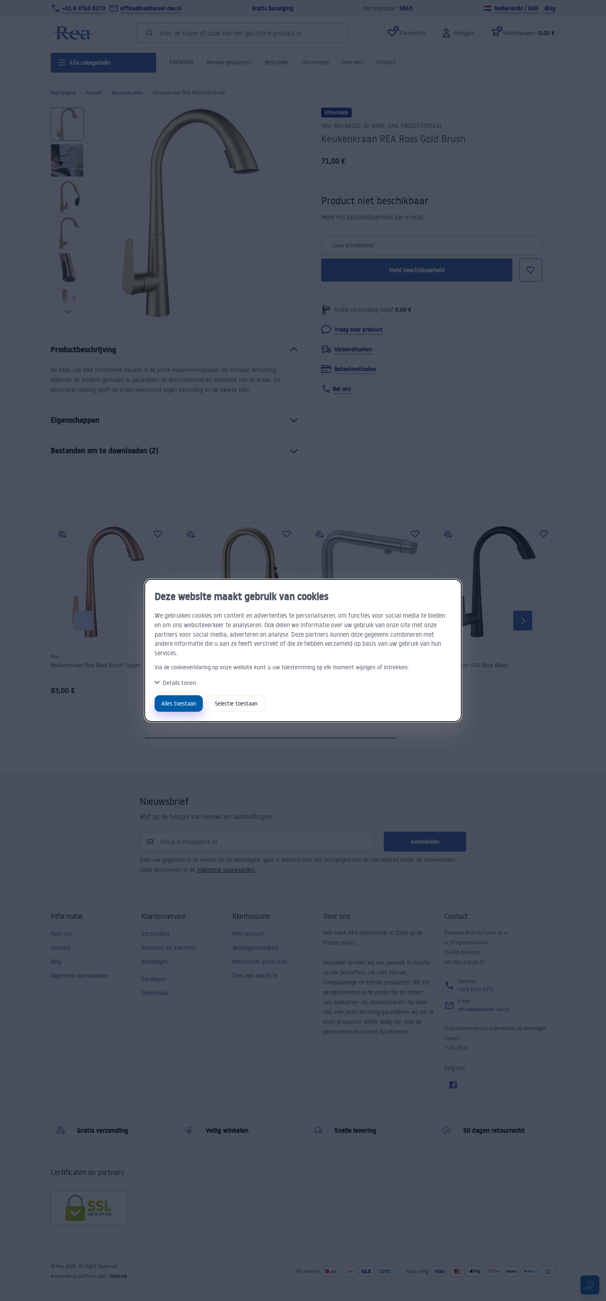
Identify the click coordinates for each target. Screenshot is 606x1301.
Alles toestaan (178, 703)
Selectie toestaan (236, 703)
